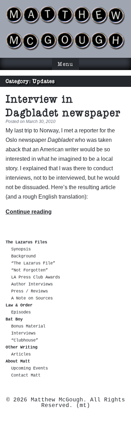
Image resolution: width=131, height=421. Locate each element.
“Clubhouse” (24, 340)
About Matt (18, 361)
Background (23, 256)
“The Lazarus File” (33, 263)
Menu (65, 64)
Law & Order (19, 305)
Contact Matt (26, 375)
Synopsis (21, 249)
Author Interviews (32, 284)
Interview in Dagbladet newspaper (63, 105)
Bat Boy (14, 319)
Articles (21, 354)
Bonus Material (28, 326)
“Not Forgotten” (29, 270)
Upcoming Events (29, 368)
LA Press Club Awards (35, 277)
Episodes (21, 312)
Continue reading (29, 212)
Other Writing (21, 347)
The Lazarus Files (26, 242)
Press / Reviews (29, 291)
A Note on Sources (32, 298)
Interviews (23, 333)
